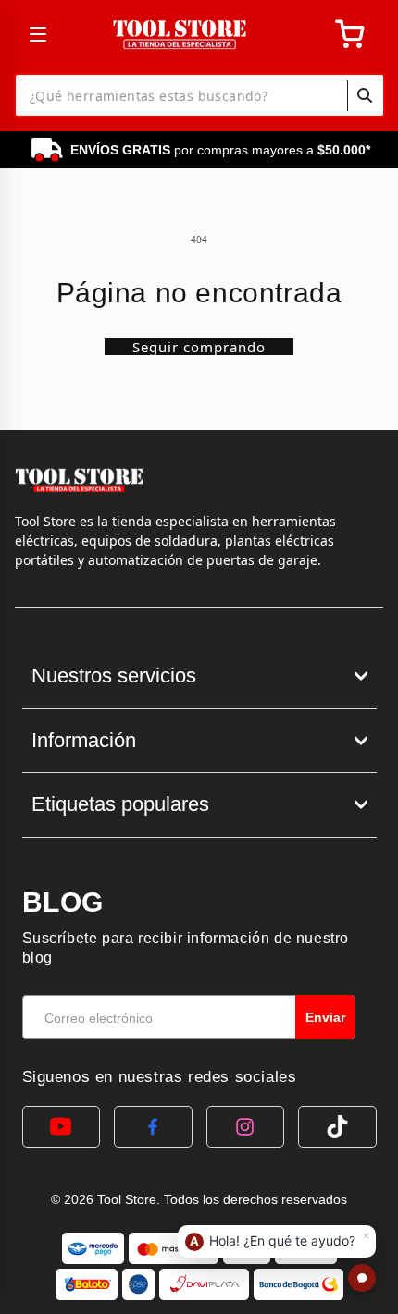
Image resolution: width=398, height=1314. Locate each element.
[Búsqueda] (364, 95)
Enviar (325, 1017)
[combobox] (199, 95)
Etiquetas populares (120, 804)
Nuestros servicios (113, 675)
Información (83, 740)
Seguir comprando (199, 346)
